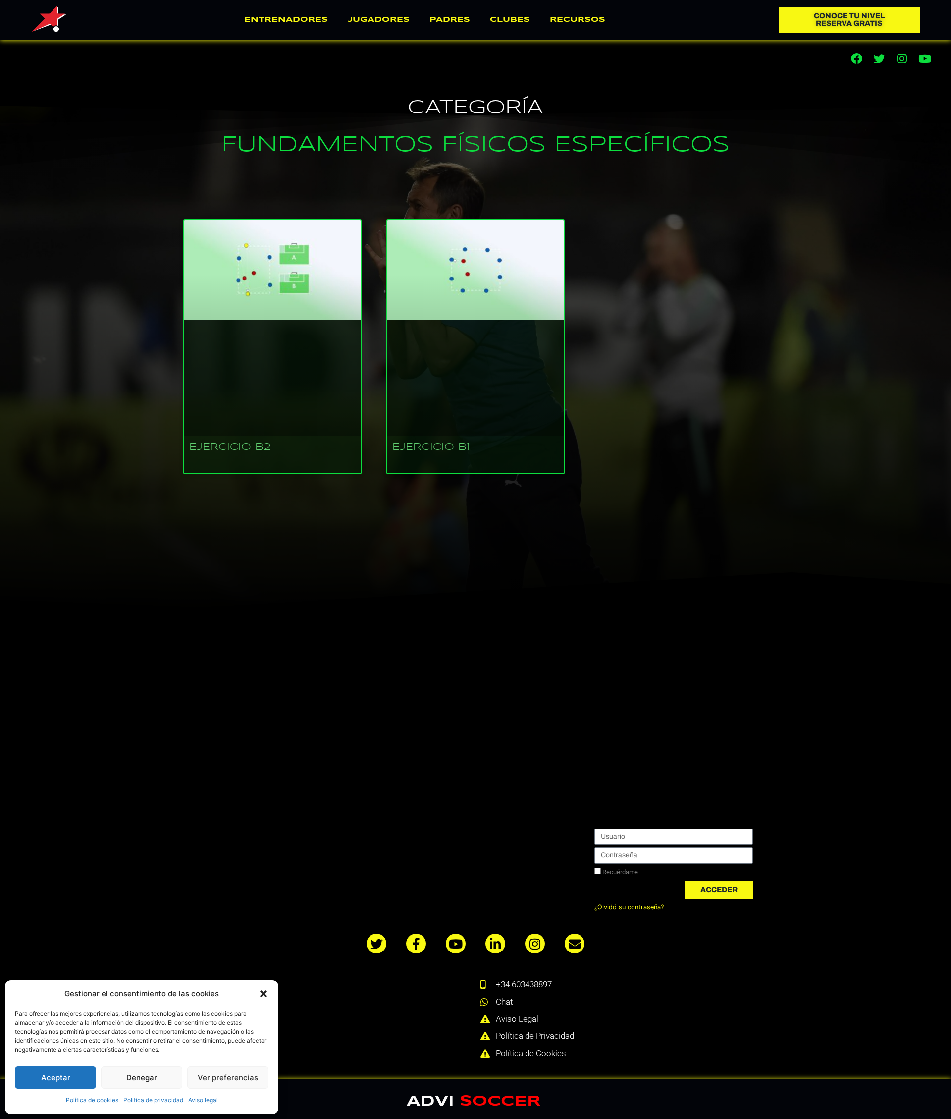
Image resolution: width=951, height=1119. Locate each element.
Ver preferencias (228, 1077)
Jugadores (379, 19)
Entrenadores (286, 19)
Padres (449, 19)
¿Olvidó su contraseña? (629, 907)
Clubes (510, 19)
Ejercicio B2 (230, 447)
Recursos (577, 19)
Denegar (141, 1077)
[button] (263, 994)
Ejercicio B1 (431, 447)
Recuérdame (619, 872)
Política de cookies (92, 1100)
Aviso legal (203, 1100)
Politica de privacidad (153, 1100)
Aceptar (55, 1077)
